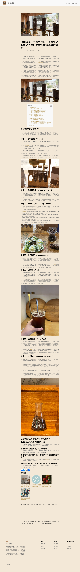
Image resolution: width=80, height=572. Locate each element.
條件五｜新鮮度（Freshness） (37, 114)
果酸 (51, 194)
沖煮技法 (40, 504)
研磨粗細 (48, 504)
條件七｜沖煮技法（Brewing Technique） (39, 116)
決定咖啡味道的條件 (33, 107)
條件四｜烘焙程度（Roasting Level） (38, 112)
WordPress (12, 564)
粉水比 (31, 349)
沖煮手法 (47, 459)
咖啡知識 (38, 50)
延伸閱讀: (32, 125)
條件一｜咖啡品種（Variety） (36, 108)
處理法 (56, 504)
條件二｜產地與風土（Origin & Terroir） (38, 110)
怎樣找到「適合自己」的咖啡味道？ (38, 121)
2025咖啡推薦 (23, 504)
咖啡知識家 (11, 3)
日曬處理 (24, 211)
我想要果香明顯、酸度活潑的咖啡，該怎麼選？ (40, 123)
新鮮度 (53, 280)
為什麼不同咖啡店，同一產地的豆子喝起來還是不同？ (41, 122)
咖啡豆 (32, 504)
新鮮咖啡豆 (40, 62)
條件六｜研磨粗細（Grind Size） (37, 115)
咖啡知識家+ (32, 50)
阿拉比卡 (27, 145)
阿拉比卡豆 (26, 506)
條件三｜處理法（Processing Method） (38, 111)
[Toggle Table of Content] (50, 105)
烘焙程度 (54, 264)
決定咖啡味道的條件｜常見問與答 (36, 118)
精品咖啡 (52, 504)
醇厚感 (30, 372)
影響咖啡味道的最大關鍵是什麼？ (37, 119)
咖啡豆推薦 (36, 504)
